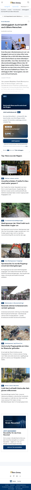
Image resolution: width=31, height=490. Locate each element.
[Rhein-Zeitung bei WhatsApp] (10, 476)
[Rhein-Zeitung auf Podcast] (20, 476)
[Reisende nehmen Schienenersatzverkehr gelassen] (15, 292)
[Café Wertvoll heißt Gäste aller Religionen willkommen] (15, 375)
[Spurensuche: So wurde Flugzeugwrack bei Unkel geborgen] (15, 250)
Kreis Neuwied (16, 9)
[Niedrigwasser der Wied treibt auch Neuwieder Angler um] (15, 210)
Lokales (9, 9)
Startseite (3, 9)
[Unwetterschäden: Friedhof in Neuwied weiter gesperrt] (15, 168)
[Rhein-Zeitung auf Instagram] (17, 476)
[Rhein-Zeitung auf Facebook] (14, 476)
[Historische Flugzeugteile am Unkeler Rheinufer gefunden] (15, 333)
